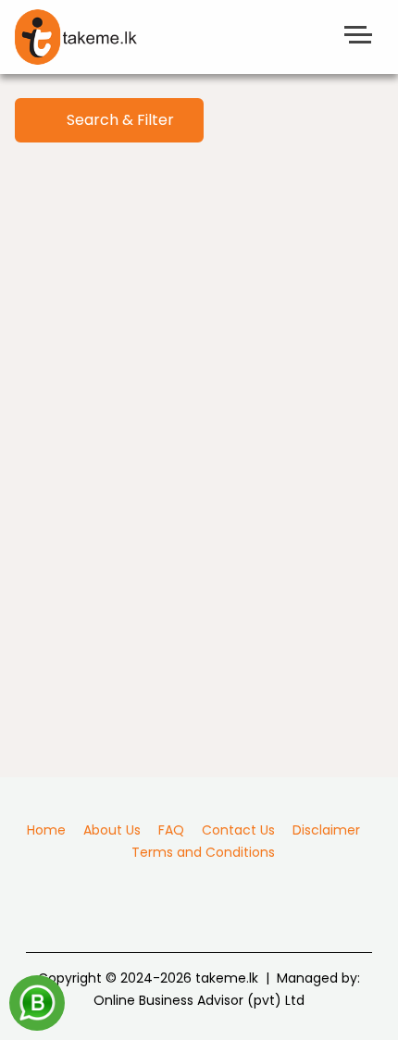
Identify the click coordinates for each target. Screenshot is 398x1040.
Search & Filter (115, 119)
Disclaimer (326, 830)
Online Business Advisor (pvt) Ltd (199, 1000)
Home (46, 830)
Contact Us (238, 830)
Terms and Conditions (203, 852)
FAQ (171, 830)
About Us (112, 830)
